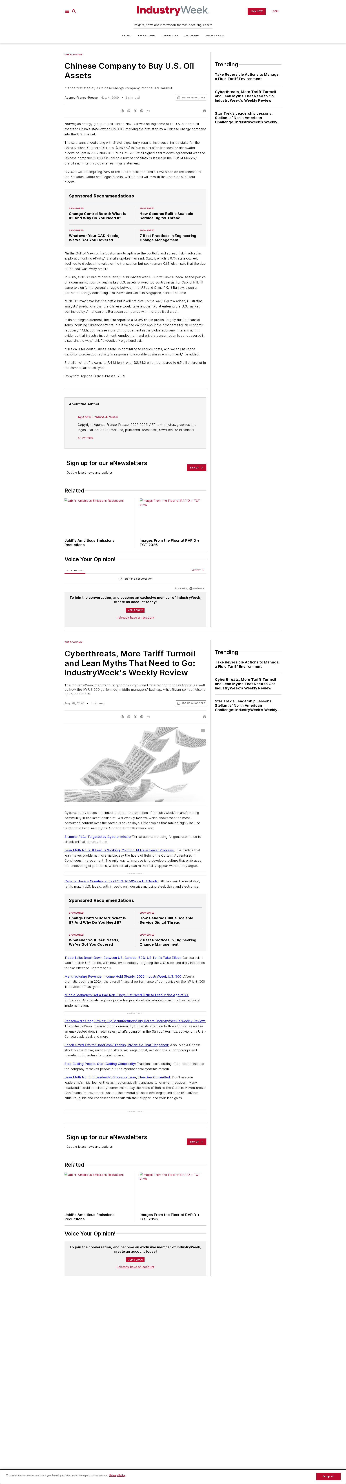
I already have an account (135, 617)
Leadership (191, 35)
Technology (147, 35)
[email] (148, 111)
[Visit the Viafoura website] (197, 588)
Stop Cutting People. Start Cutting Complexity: (100, 1064)
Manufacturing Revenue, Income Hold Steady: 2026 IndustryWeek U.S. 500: (123, 976)
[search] (74, 11)
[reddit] (142, 111)
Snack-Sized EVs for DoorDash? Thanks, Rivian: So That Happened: (117, 1045)
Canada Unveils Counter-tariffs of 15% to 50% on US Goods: (112, 881)
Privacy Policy (117, 1475)
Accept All (328, 1476)
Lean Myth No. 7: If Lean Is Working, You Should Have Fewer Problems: (120, 850)
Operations (169, 35)
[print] (204, 111)
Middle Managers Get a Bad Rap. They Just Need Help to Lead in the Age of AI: (127, 995)
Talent (127, 35)
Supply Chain (214, 35)
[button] (67, 11)
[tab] (75, 570)
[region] (135, 579)
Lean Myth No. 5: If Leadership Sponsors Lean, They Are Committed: (118, 1077)
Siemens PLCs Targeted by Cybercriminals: (98, 837)
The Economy (74, 54)
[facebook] (122, 111)
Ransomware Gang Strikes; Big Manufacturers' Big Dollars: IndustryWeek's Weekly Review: (135, 1021)
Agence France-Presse (81, 97)
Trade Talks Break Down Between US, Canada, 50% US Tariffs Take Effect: (123, 958)
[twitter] (135, 111)
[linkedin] (129, 111)
